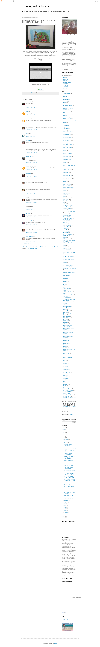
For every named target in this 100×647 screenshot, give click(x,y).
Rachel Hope (28, 173)
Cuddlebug (65, 162)
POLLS (64, 284)
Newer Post (25, 246)
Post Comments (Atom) (32, 248)
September (66, 500)
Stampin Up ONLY (66, 340)
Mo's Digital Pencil (66, 248)
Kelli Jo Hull (65, 83)
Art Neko (64, 102)
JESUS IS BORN (66, 228)
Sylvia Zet (65, 360)
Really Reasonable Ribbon (68, 294)
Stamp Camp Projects (67, 338)
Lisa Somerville (29, 220)
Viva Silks (65, 385)
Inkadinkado (65, 223)
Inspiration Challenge (67, 225)
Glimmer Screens (66, 200)
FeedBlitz (68, 416)
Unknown (28, 118)
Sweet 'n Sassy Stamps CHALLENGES (67, 355)
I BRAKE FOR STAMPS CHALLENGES (67, 220)
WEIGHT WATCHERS (67, 393)
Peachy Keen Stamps (67, 276)
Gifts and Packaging (67, 197)
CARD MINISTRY (66, 124)
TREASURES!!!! (67, 484)
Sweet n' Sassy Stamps (67, 357)
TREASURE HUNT (66, 372)
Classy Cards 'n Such (67, 137)
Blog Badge (65, 115)
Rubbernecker (66, 304)
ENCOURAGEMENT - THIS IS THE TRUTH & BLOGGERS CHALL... (70, 463)
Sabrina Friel (65, 79)
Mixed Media (65, 246)
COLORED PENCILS (67, 140)
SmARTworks (65, 319)
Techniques (65, 363)
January (65, 514)
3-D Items (65, 95)
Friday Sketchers (66, 193)
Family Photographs (67, 184)
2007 (64, 517)
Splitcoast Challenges (67, 325)
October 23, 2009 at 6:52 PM (31, 107)
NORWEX (65, 262)
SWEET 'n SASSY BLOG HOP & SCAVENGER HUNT (70, 498)
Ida (26, 180)
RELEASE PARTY (66, 297)
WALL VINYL (65, 387)
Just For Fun (65, 229)
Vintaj (64, 381)
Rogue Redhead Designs (68, 301)
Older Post (56, 246)
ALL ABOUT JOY (66, 98)
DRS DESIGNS (66, 176)
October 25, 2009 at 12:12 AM (31, 202)
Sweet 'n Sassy (66, 353)
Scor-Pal (64, 309)
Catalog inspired (66, 125)
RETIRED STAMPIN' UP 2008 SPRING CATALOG (69, 300)
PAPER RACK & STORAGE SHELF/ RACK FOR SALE (69, 480)
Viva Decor (65, 382)
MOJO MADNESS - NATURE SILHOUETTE (69, 493)
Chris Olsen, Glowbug (30, 188)
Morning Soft (65, 254)
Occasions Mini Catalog (67, 263)
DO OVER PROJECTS (67, 175)
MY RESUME (65, 619)
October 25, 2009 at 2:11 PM (31, 216)
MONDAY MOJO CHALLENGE (69, 252)
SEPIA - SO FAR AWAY (68, 465)
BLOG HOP (65, 117)
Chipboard (65, 130)
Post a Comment (27, 243)
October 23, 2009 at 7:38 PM (31, 114)
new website (65, 260)
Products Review (66, 285)
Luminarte (65, 237)
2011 (64, 434)
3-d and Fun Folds (66, 93)
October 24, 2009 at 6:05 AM (31, 152)
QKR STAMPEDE (66, 288)
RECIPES (65, 296)
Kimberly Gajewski (29, 166)
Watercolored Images (67, 388)
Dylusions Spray (66, 179)
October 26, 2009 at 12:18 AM (31, 232)
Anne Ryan (65, 88)
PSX (64, 287)
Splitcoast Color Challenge (68, 326)
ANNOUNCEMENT (66, 99)
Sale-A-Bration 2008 (67, 306)
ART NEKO (65, 77)
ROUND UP (65, 303)
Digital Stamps (66, 173)
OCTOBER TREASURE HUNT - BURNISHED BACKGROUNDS (70, 457)
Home (41, 246)
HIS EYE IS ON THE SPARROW (69, 211)
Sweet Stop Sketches (67, 358)
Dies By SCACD (66, 172)
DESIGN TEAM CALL (67, 169)
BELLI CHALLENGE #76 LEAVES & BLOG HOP (69, 477)
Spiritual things (66, 323)
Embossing (65, 181)
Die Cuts (64, 171)
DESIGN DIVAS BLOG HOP (68, 168)
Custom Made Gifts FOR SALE (69, 163)
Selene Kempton (29, 236)
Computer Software (72, 406)
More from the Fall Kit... (68, 490)
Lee (26, 197)
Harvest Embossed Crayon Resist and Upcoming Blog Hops (70, 448)
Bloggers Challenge (67, 118)
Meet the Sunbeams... (68, 460)
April (65, 508)
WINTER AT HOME (66, 396)
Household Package (67, 215)
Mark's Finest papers (67, 238)
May (65, 507)
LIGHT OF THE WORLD (67, 234)
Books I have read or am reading (69, 120)
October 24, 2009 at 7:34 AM (31, 162)
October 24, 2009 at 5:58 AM (31, 144)
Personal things (66, 279)
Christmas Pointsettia (67, 134)
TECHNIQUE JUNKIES (67, 361)
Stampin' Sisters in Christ (68, 341)
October (65, 442)
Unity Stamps (65, 378)
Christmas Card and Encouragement (68, 454)
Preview (70, 414)
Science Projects (66, 307)
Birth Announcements (67, 114)
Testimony (65, 364)
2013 (64, 431)
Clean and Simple (66, 139)
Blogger (55, 643)
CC (63, 127)
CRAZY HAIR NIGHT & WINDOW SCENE (68, 468)
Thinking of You (66, 367)
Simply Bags (65, 312)
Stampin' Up (65, 343)
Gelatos (64, 196)
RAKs (64, 293)
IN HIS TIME (65, 222)
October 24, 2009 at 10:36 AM (31, 176)
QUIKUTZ (65, 290)
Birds (64, 112)
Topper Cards (65, 370)
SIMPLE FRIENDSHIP (68, 471)
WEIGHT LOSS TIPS (67, 391)
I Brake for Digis (66, 216)
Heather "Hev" (29, 156)
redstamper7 (28, 101)
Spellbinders (65, 322)
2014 (64, 429)
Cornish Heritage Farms (67, 151)
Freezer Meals (66, 191)
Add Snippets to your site (67, 633)
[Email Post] (37, 92)
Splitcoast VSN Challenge (68, 334)
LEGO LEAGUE (66, 232)
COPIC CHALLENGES (67, 147)
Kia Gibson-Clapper (67, 82)
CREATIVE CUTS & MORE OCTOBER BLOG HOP (69, 474)
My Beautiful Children (67, 257)
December (66, 439)
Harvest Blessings (66, 206)
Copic (64, 146)
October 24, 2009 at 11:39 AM (31, 184)
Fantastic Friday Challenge (68, 187)
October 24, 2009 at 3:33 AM (31, 136)
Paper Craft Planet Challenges (69, 272)
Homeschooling (66, 213)
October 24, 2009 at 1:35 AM (31, 129)
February (66, 512)
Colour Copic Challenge (67, 144)
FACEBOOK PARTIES (67, 182)
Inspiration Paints (66, 226)
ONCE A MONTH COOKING (68, 265)
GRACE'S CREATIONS (67, 205)
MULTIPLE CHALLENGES (68, 256)
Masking (64, 245)
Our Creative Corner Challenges (69, 268)
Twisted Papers (66, 376)
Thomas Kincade (66, 369)
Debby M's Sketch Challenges (69, 165)
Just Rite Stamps (66, 231)
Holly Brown (65, 85)
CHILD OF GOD (66, 128)
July (65, 503)
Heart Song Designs (67, 208)
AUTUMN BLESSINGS (67, 105)
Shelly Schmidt (29, 126)
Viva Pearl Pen (66, 384)
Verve (64, 379)
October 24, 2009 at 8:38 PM (31, 193)
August (65, 502)
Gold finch (65, 203)
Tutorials (64, 373)
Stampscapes (65, 344)
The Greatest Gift (66, 366)
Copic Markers (66, 149)
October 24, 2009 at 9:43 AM (31, 169)
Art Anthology (65, 101)
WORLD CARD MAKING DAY (69, 397)
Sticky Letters (65, 347)
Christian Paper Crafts (67, 131)
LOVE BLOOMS (66, 235)
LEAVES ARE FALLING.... (69, 495)
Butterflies (65, 122)
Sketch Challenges (66, 317)
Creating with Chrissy (35, 6)
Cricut (64, 160)
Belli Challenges (66, 111)
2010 (64, 436)
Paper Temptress (66, 275)
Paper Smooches (66, 273)
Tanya (27, 133)
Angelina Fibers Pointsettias (69, 470)
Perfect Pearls (65, 278)
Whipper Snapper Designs (68, 394)
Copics (64, 150)
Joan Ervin (28, 228)
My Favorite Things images (68, 259)
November (66, 441)
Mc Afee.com (65, 406)
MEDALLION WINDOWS (69, 486)
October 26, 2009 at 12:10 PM (31, 241)
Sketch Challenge (66, 316)
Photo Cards (65, 281)
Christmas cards (66, 133)
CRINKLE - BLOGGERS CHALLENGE (68, 445)
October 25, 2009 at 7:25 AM (31, 209)
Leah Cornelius (66, 80)
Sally (27, 111)
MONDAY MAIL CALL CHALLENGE (67, 250)
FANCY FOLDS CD (66, 185)
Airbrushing (65, 96)
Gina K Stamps (66, 199)
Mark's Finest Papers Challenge (69, 242)
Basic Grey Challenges (67, 107)
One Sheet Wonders (67, 266)
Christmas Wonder (66, 136)
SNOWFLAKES (66, 320)
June (65, 505)
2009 (64, 437)
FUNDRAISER (66, 194)
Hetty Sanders (65, 86)
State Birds (65, 346)
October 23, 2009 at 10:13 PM (31, 122)
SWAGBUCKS (66, 351)
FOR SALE (65, 190)
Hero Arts (64, 209)
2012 (64, 432)
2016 (64, 427)
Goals (64, 202)
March (65, 510)
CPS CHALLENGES (67, 154)
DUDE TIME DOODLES (67, 178)
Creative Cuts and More (67, 157)
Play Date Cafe (66, 282)
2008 (64, 516)
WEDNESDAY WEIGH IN (68, 390)
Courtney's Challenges (67, 153)
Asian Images (65, 104)
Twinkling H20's (66, 375)
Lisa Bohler (28, 213)
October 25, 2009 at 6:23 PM (31, 224)
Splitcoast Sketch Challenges (68, 330)
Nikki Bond (28, 140)
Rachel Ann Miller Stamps (68, 291)
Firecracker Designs (67, 188)
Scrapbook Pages (66, 310)
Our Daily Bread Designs (68, 270)
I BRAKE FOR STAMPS (67, 218)
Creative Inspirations (67, 159)
